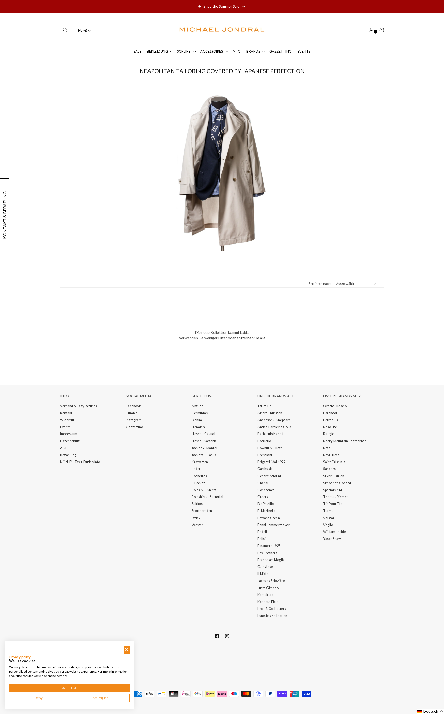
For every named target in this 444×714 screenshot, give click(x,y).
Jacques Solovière (271, 581)
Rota (326, 448)
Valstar (329, 518)
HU (82, 30)
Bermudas (200, 413)
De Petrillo (265, 504)
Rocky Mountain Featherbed (345, 441)
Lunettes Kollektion (272, 616)
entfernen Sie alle (251, 338)
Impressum (68, 434)
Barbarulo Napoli (270, 434)
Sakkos (197, 504)
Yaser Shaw (332, 539)
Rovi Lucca (331, 455)
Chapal (262, 483)
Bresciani (264, 455)
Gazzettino (134, 427)
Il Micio (262, 574)
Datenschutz (70, 441)
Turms (328, 511)
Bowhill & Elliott (269, 448)
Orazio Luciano (335, 406)
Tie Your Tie (332, 504)
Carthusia (265, 469)
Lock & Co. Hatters (271, 609)
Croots (262, 497)
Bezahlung (68, 455)
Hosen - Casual (203, 434)
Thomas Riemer (335, 497)
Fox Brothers (267, 553)
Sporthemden (202, 511)
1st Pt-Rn (264, 406)
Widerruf (67, 420)
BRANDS (253, 51)
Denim (197, 420)
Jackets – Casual (205, 455)
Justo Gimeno (268, 588)
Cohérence (266, 490)
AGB (64, 448)
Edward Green (268, 518)
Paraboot (330, 413)
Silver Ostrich (333, 476)
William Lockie (334, 532)
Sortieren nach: (320, 284)
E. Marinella (266, 511)
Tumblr (131, 413)
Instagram (134, 420)
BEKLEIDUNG (157, 51)
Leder (196, 469)
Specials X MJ (333, 490)
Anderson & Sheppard (274, 420)
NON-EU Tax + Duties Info (80, 462)
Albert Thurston (269, 413)
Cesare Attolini (269, 476)
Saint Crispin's (334, 462)
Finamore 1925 (269, 546)
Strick (196, 518)
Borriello (264, 441)
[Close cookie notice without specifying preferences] (127, 650)
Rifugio (328, 434)
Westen (198, 525)
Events (65, 427)
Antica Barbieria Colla (274, 427)
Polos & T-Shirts (204, 490)
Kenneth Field (268, 602)
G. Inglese (265, 567)
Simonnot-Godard (337, 483)
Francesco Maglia (271, 560)
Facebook (133, 406)
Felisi (261, 539)
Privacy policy (20, 657)
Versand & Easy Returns (78, 406)
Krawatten (200, 462)
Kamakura (265, 595)
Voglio (328, 525)
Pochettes (199, 476)
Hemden (198, 427)
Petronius (330, 420)
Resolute (330, 427)
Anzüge (197, 406)
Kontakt (66, 413)
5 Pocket (198, 483)
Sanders (329, 469)
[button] (65, 30)
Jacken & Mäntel (204, 448)
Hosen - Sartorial (205, 441)
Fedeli (262, 532)
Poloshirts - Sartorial (207, 497)
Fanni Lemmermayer (273, 525)
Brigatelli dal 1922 (271, 462)
